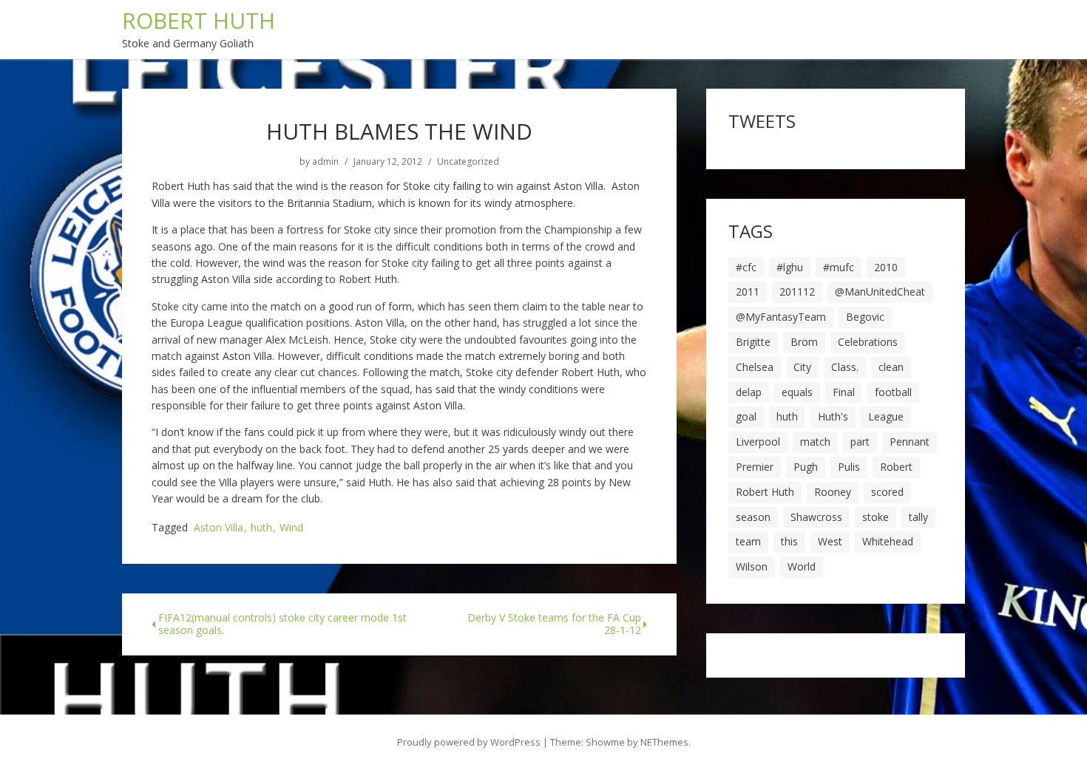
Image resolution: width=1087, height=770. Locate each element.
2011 (747, 292)
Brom (804, 342)
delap (749, 392)
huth (261, 528)
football (893, 392)
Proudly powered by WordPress (469, 742)
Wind (291, 528)
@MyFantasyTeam (781, 317)
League (886, 416)
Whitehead (887, 541)
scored (887, 492)
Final (844, 392)
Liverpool (758, 442)
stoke (875, 517)
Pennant (909, 442)
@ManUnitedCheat (880, 292)
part (860, 442)
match (815, 442)
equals (797, 392)
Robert (896, 467)
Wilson (752, 566)
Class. (845, 367)
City (802, 367)
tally (918, 517)
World (802, 566)
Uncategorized (468, 162)
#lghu (789, 267)
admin (325, 162)
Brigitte (753, 342)
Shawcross (816, 517)
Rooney (832, 492)
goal (746, 416)
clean (891, 367)
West (830, 541)
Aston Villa (218, 528)
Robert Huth (765, 492)
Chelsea (754, 367)
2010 (886, 267)
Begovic (865, 317)
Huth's (833, 416)
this (789, 541)
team (748, 541)
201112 (797, 292)
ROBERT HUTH (198, 20)
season (753, 517)
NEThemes (664, 742)
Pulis (849, 467)
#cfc (746, 267)
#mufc (838, 267)
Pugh (805, 467)
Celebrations (868, 342)
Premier (754, 467)
